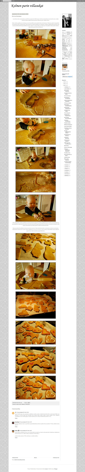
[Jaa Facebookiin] (28, 402)
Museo (70, 43)
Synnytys (70, 53)
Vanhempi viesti (56, 457)
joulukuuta (67, 87)
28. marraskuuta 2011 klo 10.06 (23, 412)
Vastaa (16, 418)
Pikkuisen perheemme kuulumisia (67, 150)
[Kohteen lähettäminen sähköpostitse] (24, 402)
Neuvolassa (66, 145)
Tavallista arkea (67, 152)
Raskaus (65, 52)
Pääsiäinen (70, 51)
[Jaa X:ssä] (27, 402)
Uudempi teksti (15, 457)
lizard (69, 40)
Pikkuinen (23, 404)
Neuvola (69, 44)
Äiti (63, 58)
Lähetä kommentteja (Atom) (19, 459)
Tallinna (64, 54)
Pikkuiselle (64, 47)
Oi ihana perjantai (67, 103)
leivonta (20, 404)
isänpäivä (68, 34)
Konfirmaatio (69, 38)
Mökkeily (64, 44)
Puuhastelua (27, 404)
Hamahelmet (64, 33)
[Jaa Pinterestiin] (29, 402)
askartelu (68, 32)
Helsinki (68, 33)
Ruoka (71, 52)
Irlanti (63, 34)
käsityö (63, 39)
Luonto (63, 41)
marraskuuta (67, 88)
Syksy (65, 53)
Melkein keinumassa (68, 124)
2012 (64, 83)
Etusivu (35, 457)
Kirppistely (63, 38)
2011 (64, 85)
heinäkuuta (67, 170)
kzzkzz (16, 430)
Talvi (69, 54)
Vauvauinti (63, 57)
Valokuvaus (67, 56)
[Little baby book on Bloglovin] (67, 77)
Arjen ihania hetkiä (67, 126)
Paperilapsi (17, 422)
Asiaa (63, 32)
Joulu (17, 404)
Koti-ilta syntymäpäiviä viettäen (67, 131)
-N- (15, 412)
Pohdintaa (64, 48)
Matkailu (64, 43)
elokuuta (66, 168)
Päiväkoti (63, 51)
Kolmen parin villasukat (27, 6)
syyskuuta (66, 166)
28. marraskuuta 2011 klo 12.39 (26, 422)
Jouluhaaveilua (67, 157)
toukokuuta (67, 173)
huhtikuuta (67, 175)
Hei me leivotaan (67, 95)
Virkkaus (69, 57)
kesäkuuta (67, 172)
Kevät (65, 37)
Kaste (68, 35)
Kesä (71, 35)
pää (66, 51)
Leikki (69, 39)
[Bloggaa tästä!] (26, 402)
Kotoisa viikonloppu (68, 147)
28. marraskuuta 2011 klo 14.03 (26, 430)
